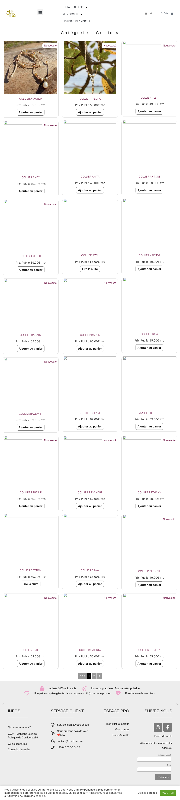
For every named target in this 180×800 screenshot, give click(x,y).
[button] (40, 12)
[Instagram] (158, 727)
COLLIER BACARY (30, 335)
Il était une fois (73, 7)
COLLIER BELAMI (90, 412)
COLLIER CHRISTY (149, 650)
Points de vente (163, 736)
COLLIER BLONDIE (149, 571)
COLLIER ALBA (149, 97)
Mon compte (71, 14)
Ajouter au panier (31, 112)
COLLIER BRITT (30, 650)
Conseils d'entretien (19, 749)
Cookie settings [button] (147, 792)
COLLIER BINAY (90, 570)
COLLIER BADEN (90, 335)
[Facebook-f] (167, 727)
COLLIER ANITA (90, 176)
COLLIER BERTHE (149, 412)
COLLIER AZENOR (149, 255)
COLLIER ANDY (30, 177)
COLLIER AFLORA (90, 98)
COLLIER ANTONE (149, 176)
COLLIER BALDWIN (30, 413)
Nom (169, 765)
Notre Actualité (120, 735)
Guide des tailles (17, 743)
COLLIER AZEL (90, 255)
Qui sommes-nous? (19, 727)
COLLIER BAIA (149, 334)
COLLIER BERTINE (31, 492)
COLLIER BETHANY (149, 492)
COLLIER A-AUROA (30, 98)
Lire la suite (90, 269)
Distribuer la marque (77, 21)
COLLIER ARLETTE (31, 256)
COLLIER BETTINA (31, 570)
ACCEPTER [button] (167, 792)
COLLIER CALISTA (90, 650)
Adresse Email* (164, 755)
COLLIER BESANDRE (90, 492)
